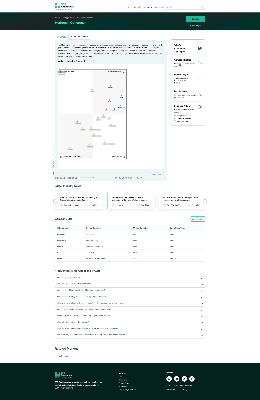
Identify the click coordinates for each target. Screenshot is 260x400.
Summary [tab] (61, 37)
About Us (137, 7)
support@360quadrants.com (180, 385)
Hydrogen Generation (85, 18)
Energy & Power (68, 18)
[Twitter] (184, 379)
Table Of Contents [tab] (79, 36)
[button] (55, 201)
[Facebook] (192, 379)
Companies (158, 7)
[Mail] (169, 379)
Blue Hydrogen (63, 356)
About (121, 377)
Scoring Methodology (127, 386)
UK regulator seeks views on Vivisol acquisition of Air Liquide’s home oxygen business (128, 200)
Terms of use (124, 380)
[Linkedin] (176, 379)
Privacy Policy (124, 383)
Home (57, 18)
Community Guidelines (127, 390)
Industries (148, 7)
